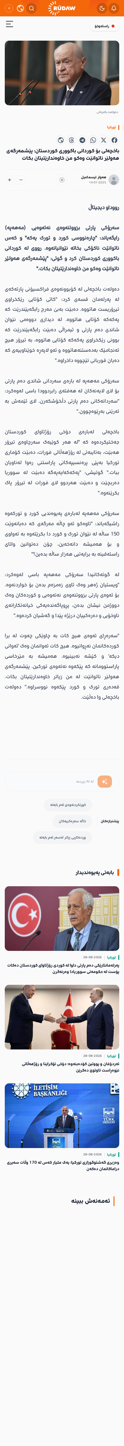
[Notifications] (113, 8)
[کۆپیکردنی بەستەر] (60, 140)
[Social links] (9, 8)
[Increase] (9, 180)
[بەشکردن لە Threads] (71, 140)
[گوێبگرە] (62, 179)
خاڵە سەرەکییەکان (72, 821)
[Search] (31, 8)
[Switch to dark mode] (102, 8)
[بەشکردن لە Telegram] (82, 140)
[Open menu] (9, 25)
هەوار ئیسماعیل (93, 177)
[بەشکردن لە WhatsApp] (93, 140)
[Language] (20, 8)
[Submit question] (105, 781)
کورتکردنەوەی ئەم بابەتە (68, 804)
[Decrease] (21, 180)
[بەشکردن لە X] (103, 140)
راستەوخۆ (102, 26)
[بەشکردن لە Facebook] (114, 140)
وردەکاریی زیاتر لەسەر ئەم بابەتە (62, 837)
